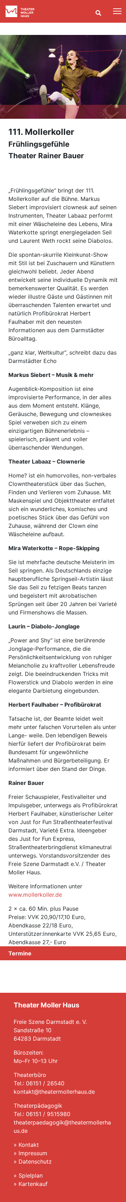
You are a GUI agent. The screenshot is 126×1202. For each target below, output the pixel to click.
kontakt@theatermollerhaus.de (54, 1091)
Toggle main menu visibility (117, 11)
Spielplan (31, 1175)
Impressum (33, 1153)
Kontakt (29, 1144)
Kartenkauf (33, 1183)
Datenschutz (35, 1161)
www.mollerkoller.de (35, 894)
